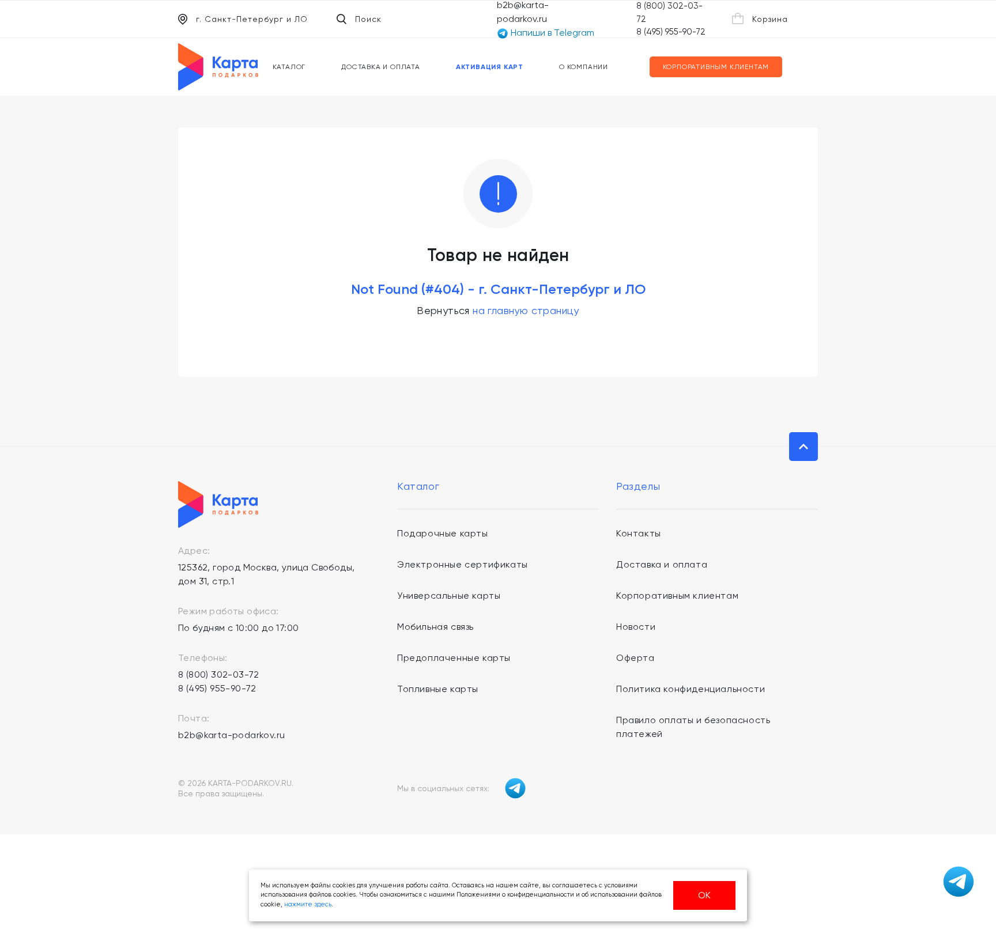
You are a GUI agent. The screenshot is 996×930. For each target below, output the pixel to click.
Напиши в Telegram (551, 32)
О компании (583, 67)
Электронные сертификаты (462, 564)
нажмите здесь (307, 904)
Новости (635, 626)
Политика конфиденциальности (690, 688)
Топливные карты (437, 688)
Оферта (635, 657)
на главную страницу (526, 310)
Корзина (770, 19)
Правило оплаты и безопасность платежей (693, 726)
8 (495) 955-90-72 (670, 32)
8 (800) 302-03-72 (218, 674)
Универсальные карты (448, 595)
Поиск (368, 19)
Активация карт (489, 67)
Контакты (638, 533)
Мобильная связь (435, 626)
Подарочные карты (442, 533)
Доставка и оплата (380, 67)
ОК (704, 895)
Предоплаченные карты (454, 657)
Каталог (289, 67)
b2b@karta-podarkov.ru (231, 734)
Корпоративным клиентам (716, 67)
